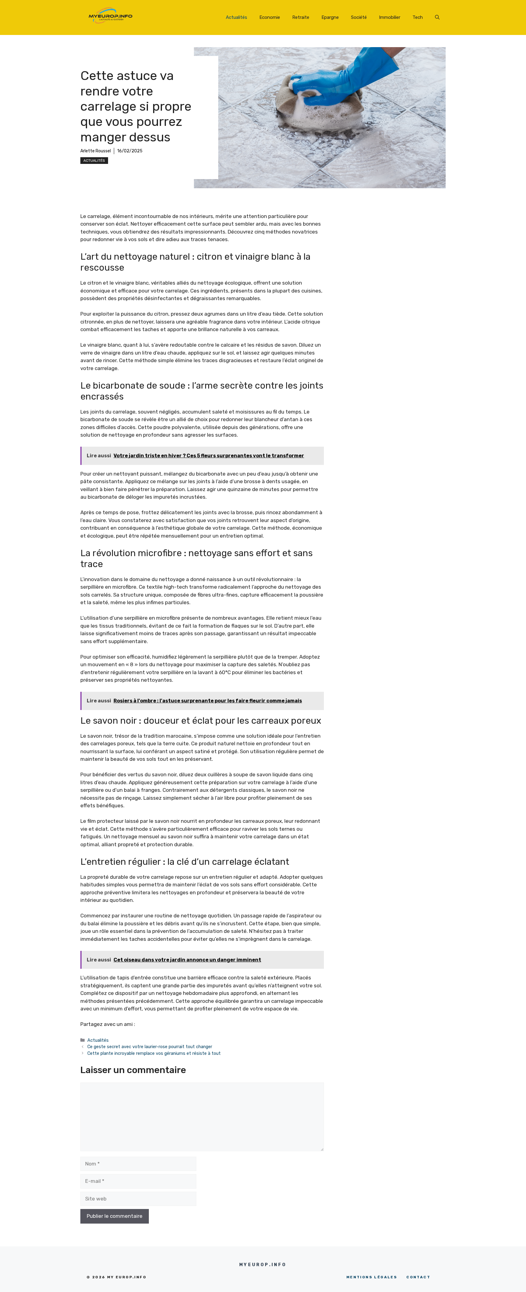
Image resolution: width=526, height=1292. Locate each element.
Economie (269, 17)
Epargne (330, 17)
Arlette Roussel (95, 151)
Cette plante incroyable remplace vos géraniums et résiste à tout (154, 1053)
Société (359, 17)
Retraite (300, 17)
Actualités (236, 17)
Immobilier (389, 17)
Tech (417, 17)
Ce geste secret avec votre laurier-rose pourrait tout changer (150, 1046)
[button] (437, 17)
